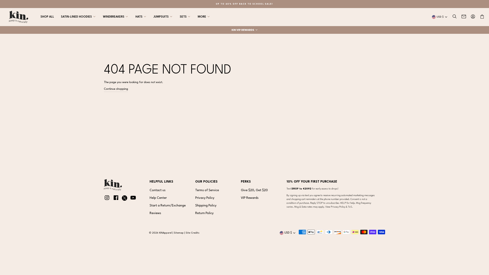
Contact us (157, 190)
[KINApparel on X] (124, 199)
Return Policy (204, 213)
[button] (244, 30)
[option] (244, 4)
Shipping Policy (205, 205)
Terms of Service (207, 190)
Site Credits (192, 233)
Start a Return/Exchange (168, 205)
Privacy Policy (204, 198)
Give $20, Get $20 (254, 190)
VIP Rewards (249, 198)
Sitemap (179, 233)
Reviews (155, 213)
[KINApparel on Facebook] (116, 198)
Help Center (158, 198)
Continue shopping (116, 89)
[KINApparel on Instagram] (107, 198)
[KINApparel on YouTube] (133, 198)
